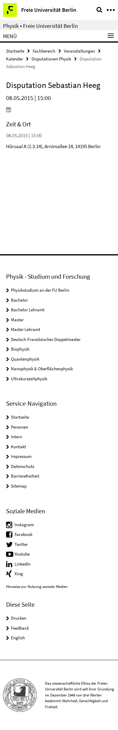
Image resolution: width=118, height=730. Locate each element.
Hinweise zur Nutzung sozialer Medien (36, 586)
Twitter (21, 544)
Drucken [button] (18, 618)
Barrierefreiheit (25, 476)
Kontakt (18, 446)
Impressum (21, 456)
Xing (19, 573)
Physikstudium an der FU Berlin (40, 290)
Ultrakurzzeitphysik (29, 378)
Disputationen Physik (51, 59)
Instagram (24, 524)
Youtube (22, 554)
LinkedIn (23, 564)
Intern (16, 437)
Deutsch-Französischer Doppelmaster (45, 339)
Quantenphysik (25, 359)
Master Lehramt (25, 329)
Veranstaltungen (79, 51)
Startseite (15, 51)
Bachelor (19, 300)
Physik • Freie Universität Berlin (40, 25)
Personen (19, 427)
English (18, 638)
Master (17, 320)
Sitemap (19, 486)
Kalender (14, 59)
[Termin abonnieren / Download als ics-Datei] (59, 109)
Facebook (23, 534)
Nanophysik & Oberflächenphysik (42, 368)
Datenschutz (22, 466)
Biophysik (20, 349)
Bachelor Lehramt (27, 310)
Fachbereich (44, 51)
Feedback (20, 628)
